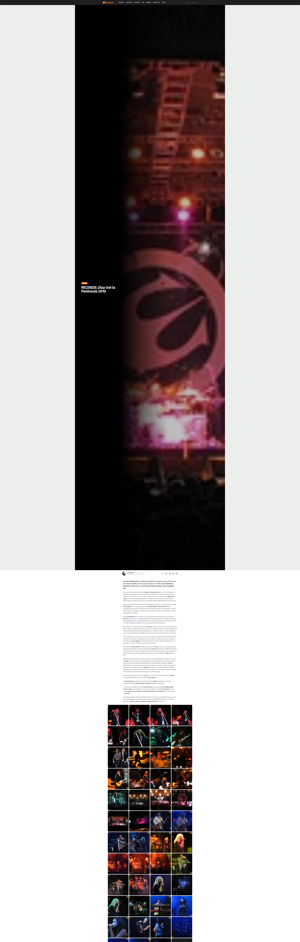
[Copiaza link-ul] (176, 573)
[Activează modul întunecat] (193, 2)
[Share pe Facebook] (166, 573)
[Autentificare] (196, 2)
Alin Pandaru (130, 573)
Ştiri (143, 2)
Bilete (163, 2)
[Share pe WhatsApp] (169, 573)
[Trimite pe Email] (173, 573)
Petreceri (137, 2)
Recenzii (148, 2)
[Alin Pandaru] (124, 573)
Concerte (121, 2)
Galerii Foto (156, 2)
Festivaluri (129, 2)
